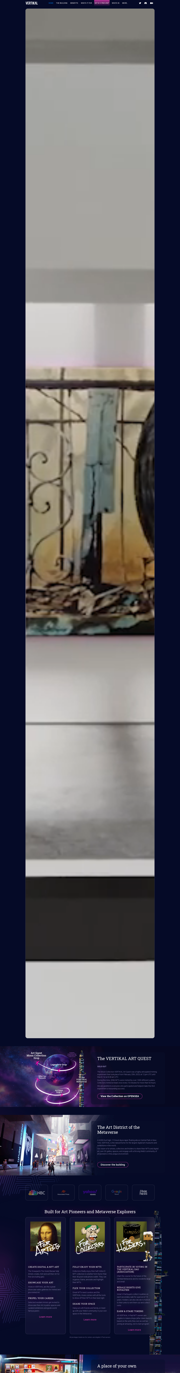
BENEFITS (74, 3)
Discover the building (113, 1164)
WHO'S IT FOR (86, 3)
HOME (51, 3)
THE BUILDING (61, 3)
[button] (125, 3)
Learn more (45, 1316)
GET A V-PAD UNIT (102, 3)
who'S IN (115, 3)
